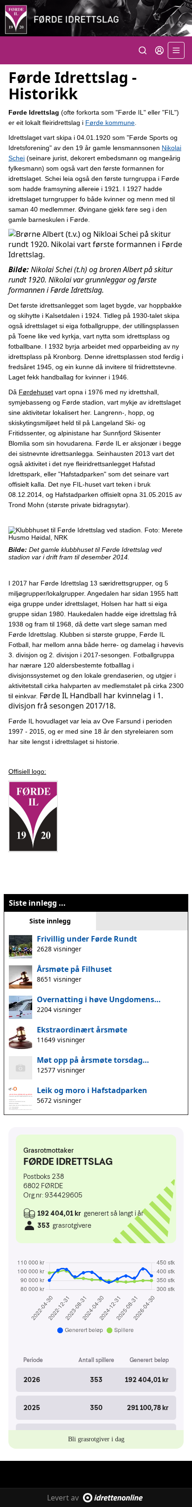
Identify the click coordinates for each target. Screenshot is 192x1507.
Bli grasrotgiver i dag (96, 1439)
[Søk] (142, 50)
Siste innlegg (50, 920)
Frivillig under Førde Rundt (87, 939)
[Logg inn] (159, 50)
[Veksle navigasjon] (176, 50)
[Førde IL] (96, 18)
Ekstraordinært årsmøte (82, 1030)
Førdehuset (36, 392)
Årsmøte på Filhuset (74, 969)
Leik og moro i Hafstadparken (92, 1090)
